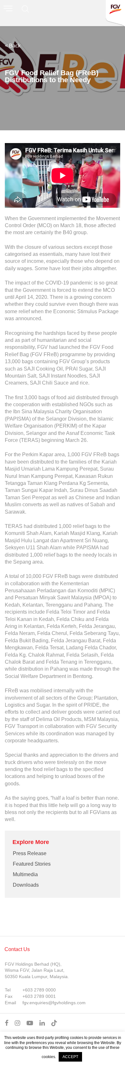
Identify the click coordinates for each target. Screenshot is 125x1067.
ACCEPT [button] (70, 1057)
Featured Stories (32, 864)
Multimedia (25, 874)
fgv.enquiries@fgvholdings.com (54, 1002)
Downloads (26, 885)
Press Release (29, 853)
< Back (13, 45)
